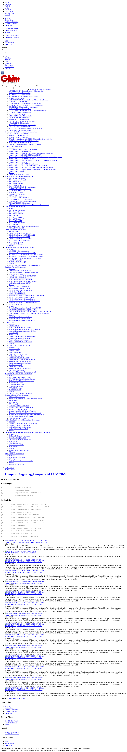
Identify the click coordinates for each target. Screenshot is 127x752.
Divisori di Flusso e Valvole (13, 304)
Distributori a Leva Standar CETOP (20, 270)
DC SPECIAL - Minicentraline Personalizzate (23, 107)
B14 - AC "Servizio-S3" (16, 219)
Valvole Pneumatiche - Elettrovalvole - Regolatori (24, 265)
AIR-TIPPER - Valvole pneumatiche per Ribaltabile (25, 258)
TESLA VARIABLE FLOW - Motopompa (22, 201)
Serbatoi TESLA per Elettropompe (19, 368)
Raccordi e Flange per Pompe (18, 409)
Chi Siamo (8, 4)
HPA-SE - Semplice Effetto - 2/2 (19, 137)
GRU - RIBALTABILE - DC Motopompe (22, 187)
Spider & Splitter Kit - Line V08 (19, 450)
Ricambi (11, 173)
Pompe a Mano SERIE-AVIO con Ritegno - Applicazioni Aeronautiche (31, 153)
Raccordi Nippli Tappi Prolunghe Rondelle (22, 411)
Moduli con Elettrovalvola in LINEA (20, 279)
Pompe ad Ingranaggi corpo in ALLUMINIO (23, 336)
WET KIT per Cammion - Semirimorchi (21, 393)
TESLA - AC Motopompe (17, 194)
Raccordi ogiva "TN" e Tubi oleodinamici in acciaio (25, 413)
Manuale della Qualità (12, 35)
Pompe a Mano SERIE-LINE (18, 162)
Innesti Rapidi (13, 402)
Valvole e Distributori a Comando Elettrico (22, 299)
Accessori (12, 148)
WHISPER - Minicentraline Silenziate (21, 130)
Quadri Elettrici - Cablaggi (17, 445)
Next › (24, 698)
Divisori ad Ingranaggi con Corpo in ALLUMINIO (25, 308)
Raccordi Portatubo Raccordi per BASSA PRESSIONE (26, 414)
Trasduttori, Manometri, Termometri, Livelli (22, 372)
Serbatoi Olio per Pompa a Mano (19, 174)
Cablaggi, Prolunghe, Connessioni (19, 436)
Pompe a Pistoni (14, 334)
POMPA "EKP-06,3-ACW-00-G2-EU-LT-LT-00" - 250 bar (23, 604)
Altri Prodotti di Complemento (14, 454)
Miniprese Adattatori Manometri (19, 406)
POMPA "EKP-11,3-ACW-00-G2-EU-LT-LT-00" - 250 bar (23, 626)
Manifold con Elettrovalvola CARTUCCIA (22, 276)
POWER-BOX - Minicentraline (19, 119)
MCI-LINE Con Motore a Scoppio (20, 189)
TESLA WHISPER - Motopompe (19, 203)
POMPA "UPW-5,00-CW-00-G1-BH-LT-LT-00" (20, 553)
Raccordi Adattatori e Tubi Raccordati (16, 395)
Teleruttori (12, 452)
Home (7, 2)
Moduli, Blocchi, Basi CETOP (18, 429)
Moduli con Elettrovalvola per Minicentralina (23, 281)
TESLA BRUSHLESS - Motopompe (20, 199)
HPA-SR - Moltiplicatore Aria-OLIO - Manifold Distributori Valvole (30, 139)
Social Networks (10, 42)
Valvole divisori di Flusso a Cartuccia (20, 317)
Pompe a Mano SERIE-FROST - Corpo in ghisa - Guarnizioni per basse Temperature (35, 157)
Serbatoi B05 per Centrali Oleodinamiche (22, 359)
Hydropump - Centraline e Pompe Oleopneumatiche (21, 132)
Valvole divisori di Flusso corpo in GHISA (22, 320)
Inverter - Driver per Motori (17, 438)
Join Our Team (9, 13)
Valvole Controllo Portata (17, 292)
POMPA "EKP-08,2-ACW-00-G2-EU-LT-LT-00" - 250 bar (23, 615)
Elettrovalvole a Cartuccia (17, 274)
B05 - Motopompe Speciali (17, 180)
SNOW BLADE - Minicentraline (19, 126)
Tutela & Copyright (11, 23)
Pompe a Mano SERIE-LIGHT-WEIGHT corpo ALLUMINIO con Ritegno (33, 160)
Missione (7, 18)
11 (17, 698)
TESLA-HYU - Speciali (16, 228)
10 (15, 698)
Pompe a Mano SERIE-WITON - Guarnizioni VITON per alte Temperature (32, 169)
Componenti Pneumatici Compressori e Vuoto (19, 247)
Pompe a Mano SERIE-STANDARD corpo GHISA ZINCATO (29, 166)
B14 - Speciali (13, 224)
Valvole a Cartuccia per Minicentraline (21, 290)
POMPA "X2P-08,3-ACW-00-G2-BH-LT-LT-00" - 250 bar (23, 583)
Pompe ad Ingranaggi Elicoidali (18, 340)
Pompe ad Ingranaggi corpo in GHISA (21, 338)
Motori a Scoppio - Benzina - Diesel (20, 327)
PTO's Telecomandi (15, 390)
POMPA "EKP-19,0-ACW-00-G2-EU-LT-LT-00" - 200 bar (23, 668)
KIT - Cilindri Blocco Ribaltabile (19, 240)
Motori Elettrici (13, 441)
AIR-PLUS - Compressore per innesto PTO (22, 253)
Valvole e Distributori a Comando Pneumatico (23, 302)
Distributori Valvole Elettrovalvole (15, 267)
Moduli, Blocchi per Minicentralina (20, 427)
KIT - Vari (12, 459)
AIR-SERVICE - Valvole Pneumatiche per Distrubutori (26, 254)
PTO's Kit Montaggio (15, 388)
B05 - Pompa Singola (15, 182)
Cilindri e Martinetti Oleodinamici (15, 230)
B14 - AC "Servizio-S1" (16, 217)
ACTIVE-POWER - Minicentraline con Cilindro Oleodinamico (29, 100)
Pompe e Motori (10, 322)
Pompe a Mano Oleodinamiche (14, 146)
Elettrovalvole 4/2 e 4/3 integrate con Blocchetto (24, 272)
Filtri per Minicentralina (16, 356)
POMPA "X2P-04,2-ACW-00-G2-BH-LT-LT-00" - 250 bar (23, 562)
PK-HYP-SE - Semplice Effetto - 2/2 (20, 142)
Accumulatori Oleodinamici (17, 457)
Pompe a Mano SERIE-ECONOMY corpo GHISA (25, 155)
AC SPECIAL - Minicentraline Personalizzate (23, 96)
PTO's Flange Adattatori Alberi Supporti (21, 381)
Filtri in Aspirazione (15, 352)
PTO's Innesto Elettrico (16, 382)
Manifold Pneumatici (15, 260)
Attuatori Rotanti (14, 231)
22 (20, 698)
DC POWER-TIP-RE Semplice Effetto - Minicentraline (26, 105)
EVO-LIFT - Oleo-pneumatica (18, 134)
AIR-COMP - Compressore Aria (19, 251)
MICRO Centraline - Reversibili (19, 118)
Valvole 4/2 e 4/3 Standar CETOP (19, 288)
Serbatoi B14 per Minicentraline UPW (21, 361)
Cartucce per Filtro (14, 349)
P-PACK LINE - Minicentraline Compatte (22, 121)
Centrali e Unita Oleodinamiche (15, 206)
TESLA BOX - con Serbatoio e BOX (20, 198)
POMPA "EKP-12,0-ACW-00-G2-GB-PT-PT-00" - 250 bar (23, 690)
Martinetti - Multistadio (16, 244)
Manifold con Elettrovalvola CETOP (20, 278)
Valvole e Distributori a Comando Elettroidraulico (24, 301)
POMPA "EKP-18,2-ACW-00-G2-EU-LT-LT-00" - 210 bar (23, 658)
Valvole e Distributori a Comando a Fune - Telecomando (26, 295)
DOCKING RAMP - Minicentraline (20, 112)
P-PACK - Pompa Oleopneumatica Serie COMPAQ (25, 144)
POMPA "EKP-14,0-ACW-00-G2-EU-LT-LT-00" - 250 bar (23, 636)
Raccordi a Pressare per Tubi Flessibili (21, 407)
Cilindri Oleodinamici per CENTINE (20, 233)
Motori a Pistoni (14, 326)
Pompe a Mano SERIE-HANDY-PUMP (21, 158)
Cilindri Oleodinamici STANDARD (20, 238)
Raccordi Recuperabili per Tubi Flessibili (21, 416)
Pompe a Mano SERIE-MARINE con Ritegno (23, 164)
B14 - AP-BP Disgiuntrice (17, 222)
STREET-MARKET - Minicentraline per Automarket (25, 128)
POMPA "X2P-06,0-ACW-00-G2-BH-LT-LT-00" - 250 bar (23, 572)
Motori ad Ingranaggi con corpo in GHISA (22, 331)
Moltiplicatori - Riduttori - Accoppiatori (21, 461)
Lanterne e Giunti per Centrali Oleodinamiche (23, 423)
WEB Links (8, 44)
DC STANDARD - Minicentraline (20, 109)
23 (21, 698)
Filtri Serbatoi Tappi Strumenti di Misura (17, 345)
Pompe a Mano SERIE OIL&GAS (20, 151)
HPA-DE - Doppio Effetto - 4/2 (19, 135)
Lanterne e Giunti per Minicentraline (20, 425)
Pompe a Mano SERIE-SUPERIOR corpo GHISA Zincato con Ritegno (31, 167)
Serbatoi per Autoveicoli (16, 366)
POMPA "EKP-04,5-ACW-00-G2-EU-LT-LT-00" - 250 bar (23, 594)
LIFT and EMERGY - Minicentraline (20, 116)
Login (7, 8)
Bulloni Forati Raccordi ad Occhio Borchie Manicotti (25, 398)
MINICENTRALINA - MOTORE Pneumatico (23, 141)
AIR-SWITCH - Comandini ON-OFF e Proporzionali (26, 256)
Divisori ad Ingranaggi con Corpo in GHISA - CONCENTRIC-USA (30, 311)
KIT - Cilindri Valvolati (16, 242)
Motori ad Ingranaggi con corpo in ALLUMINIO (24, 329)
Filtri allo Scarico (14, 350)
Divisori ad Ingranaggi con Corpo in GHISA (23, 310)
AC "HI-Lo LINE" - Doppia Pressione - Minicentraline (26, 91)
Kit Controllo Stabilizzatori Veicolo (20, 439)
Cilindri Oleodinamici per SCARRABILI (22, 235)
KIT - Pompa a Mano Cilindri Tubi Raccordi (23, 150)
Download (8, 9)
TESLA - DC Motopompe (17, 196)
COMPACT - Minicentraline (18, 102)
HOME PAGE (9, 468)
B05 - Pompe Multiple (16, 183)
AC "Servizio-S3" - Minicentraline (19, 94)
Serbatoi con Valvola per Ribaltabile (20, 363)
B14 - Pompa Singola (15, 185)
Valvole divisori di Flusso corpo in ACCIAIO (23, 318)
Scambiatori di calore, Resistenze (19, 358)
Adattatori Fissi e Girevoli (17, 397)
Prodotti (7, 6)
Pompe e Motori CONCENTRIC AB (20, 342)
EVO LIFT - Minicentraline (17, 114)
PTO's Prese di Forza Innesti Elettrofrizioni (18, 374)
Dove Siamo (9, 11)
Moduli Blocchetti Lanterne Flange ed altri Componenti (22, 420)
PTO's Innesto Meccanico (17, 384)
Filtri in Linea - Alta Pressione (18, 354)
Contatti (7, 15)
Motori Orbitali (13, 333)
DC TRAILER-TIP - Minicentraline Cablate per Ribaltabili (27, 110)
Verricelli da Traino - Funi (17, 464)
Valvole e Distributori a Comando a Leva (21, 297)
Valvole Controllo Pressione (17, 294)
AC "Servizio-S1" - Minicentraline (19, 93)
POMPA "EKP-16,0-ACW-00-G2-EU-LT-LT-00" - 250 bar (23, 647)
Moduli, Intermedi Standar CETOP (20, 283)
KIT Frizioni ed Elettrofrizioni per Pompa (22, 379)
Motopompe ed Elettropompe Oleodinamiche (19, 176)
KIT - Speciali (13, 404)
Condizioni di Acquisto (12, 37)
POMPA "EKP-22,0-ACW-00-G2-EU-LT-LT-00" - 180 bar (23, 679)
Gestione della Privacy (12, 22)
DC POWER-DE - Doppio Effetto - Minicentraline (25, 103)
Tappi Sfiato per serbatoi (16, 370)
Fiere (6, 41)
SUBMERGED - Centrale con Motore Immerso (24, 226)
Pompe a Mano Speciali (16, 171)
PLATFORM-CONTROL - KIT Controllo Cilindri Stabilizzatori (29, 313)
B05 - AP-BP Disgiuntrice (17, 178)
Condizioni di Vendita (11, 29)
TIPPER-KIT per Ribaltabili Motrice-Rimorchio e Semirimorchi (29, 205)
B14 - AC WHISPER (15, 221)
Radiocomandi (13, 446)
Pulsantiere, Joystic (15, 443)
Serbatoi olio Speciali (15, 365)
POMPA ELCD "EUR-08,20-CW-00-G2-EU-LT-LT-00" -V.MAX (26, 542)
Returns (7, 32)
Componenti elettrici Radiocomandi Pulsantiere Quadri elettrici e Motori (27, 432)
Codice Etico (9, 20)
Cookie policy (9, 25)
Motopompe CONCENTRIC (18, 192)
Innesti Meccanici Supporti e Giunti (20, 377)
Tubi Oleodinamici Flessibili (17, 418)
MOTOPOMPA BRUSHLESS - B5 (20, 190)
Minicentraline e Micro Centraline (40, 89)
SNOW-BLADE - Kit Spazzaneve (19, 286)
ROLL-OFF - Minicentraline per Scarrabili (22, 125)
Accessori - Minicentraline (17, 98)
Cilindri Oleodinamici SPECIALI (19, 237)
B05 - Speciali (13, 215)
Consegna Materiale (11, 30)
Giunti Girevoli (13, 400)
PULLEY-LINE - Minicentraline (19, 123)
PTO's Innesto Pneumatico (17, 386)
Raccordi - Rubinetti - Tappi (17, 262)
